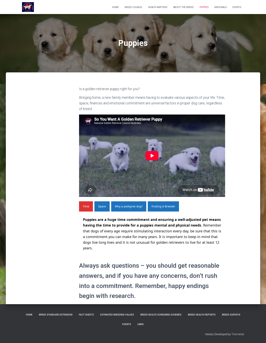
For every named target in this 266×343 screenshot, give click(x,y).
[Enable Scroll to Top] (258, 335)
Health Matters (157, 7)
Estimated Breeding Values (117, 314)
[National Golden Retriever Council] (28, 7)
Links (140, 324)
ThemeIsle (237, 334)
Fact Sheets (86, 314)
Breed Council (133, 7)
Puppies (204, 7)
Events (126, 324)
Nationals (220, 7)
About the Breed (183, 7)
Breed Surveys (231, 314)
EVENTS (237, 7)
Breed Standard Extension (55, 314)
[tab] (86, 206)
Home (115, 7)
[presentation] (86, 206)
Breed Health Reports (202, 314)
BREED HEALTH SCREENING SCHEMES (160, 314)
